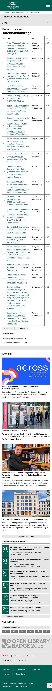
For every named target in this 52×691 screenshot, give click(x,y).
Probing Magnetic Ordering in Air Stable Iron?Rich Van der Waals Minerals (18, 267)
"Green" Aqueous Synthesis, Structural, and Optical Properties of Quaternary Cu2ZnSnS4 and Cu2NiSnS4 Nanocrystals (18, 48)
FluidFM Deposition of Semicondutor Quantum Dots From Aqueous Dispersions (18, 88)
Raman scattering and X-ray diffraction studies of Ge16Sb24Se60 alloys (17, 98)
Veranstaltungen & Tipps (13, 542)
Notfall (5, 656)
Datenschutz (36, 670)
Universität (7, 660)
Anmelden (6, 670)
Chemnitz (21, 660)
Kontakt (17, 656)
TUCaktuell (7, 354)
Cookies (6, 674)
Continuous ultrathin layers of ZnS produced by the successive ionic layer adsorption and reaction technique (18, 63)
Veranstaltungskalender (14, 617)
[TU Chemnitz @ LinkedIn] (22, 631)
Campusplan (31, 656)
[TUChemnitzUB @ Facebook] (6, 631)
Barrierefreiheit (21, 674)
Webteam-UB (7, 686)
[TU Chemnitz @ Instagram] (14, 631)
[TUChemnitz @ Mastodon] (38, 631)
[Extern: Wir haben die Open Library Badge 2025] (26, 643)
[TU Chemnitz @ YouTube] (46, 631)
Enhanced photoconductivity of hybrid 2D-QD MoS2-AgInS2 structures (17, 239)
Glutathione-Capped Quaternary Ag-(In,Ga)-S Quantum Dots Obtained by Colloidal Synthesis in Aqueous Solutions (17, 171)
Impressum (21, 670)
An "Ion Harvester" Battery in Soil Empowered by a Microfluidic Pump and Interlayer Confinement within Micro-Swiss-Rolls (18, 144)
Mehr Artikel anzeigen (27, 536)
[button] (45, 5)
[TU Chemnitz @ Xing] (30, 631)
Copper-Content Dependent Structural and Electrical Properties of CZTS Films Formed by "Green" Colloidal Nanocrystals (18, 318)
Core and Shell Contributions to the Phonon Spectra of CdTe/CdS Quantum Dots (18, 229)
